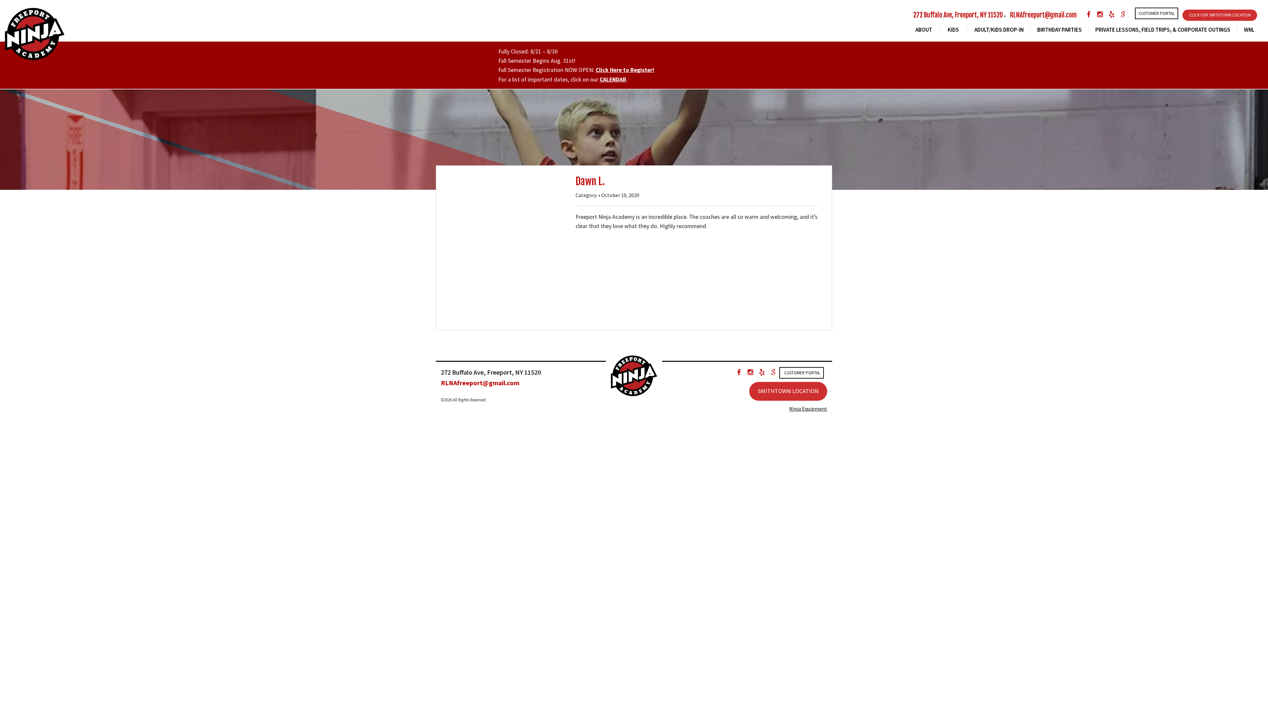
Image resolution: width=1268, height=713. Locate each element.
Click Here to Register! (625, 70)
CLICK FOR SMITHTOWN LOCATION (1220, 15)
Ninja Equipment (808, 408)
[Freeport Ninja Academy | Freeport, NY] (34, 33)
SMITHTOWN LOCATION (788, 391)
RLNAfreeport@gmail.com (1043, 15)
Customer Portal (1157, 13)
